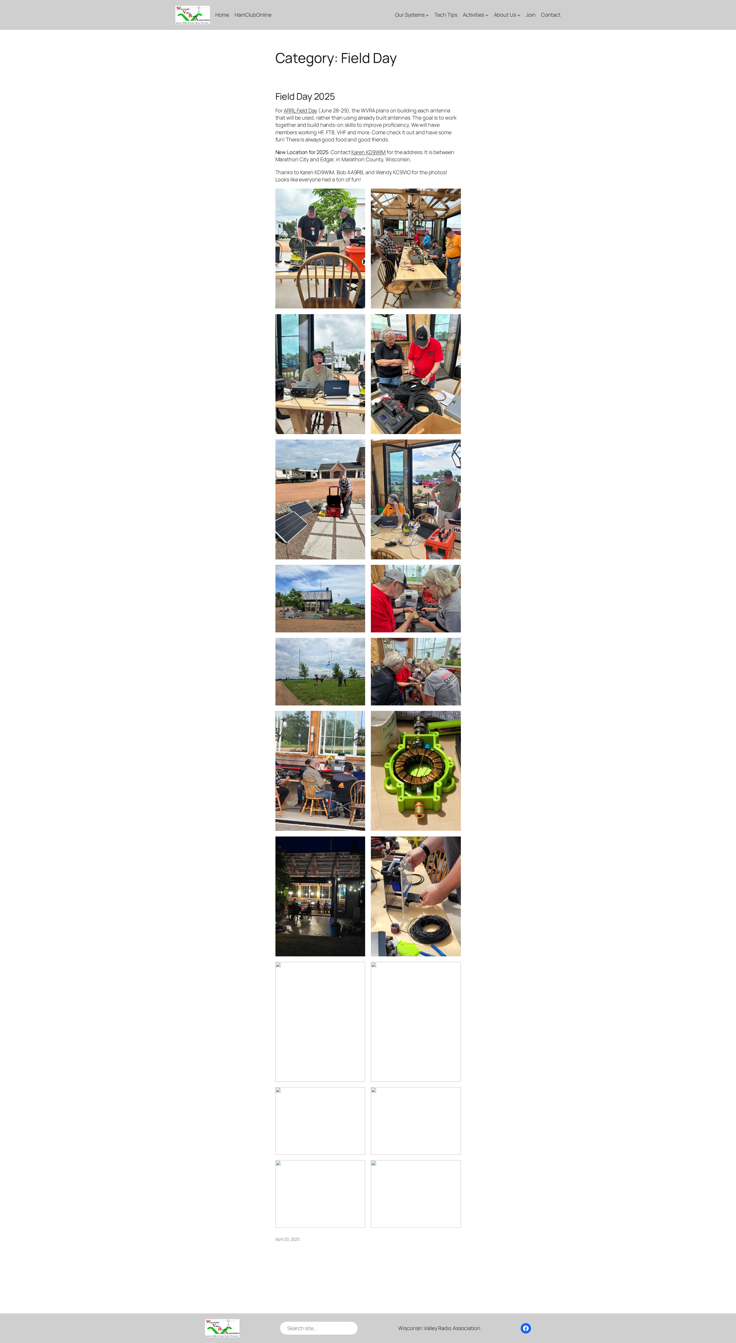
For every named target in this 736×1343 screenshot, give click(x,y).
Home (222, 14)
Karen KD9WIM (368, 152)
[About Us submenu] (518, 14)
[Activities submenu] (486, 14)
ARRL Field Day (300, 110)
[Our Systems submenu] (427, 14)
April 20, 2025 (287, 1239)
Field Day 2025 (305, 96)
